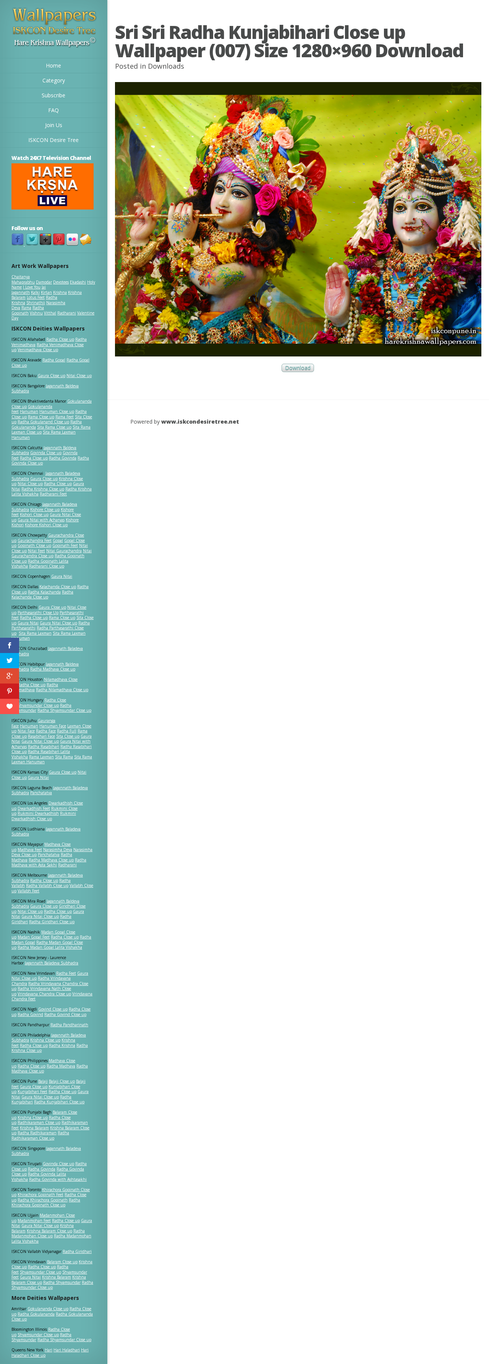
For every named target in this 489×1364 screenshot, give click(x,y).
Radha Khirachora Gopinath (43, 1200)
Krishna (60, 292)
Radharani (66, 313)
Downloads (166, 66)
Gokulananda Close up (48, 1308)
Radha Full (66, 731)
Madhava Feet (30, 849)
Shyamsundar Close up (38, 705)
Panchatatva (41, 792)
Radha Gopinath (27, 310)
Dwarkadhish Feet (34, 808)
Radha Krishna (62, 1045)
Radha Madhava (61, 1066)
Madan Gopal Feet (34, 937)
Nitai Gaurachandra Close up (51, 553)
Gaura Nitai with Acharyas (41, 519)
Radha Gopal (53, 360)
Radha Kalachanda (44, 592)
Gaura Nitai (61, 576)
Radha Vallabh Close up (47, 885)
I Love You (31, 287)
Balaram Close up (62, 1261)
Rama (26, 307)
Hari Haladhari (66, 1350)
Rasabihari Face (41, 736)
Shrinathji (35, 302)
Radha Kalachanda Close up (42, 594)
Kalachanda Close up (57, 586)
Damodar (44, 282)
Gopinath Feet (65, 545)
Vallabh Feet (28, 890)
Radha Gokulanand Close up (43, 421)
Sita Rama (64, 756)
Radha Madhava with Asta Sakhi (48, 862)
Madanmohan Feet (34, 1220)
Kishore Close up (45, 509)
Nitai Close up (79, 375)
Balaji (43, 1081)
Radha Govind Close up (65, 1014)
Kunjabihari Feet (32, 1091)
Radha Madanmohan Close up (48, 1233)
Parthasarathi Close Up (38, 612)
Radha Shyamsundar (62, 1282)
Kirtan (46, 292)
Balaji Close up (62, 1081)
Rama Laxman (41, 756)
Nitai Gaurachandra (64, 550)
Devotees (61, 282)
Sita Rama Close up (54, 427)
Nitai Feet (36, 550)
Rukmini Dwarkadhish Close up (43, 816)
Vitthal (50, 313)
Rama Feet (64, 416)
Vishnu (36, 313)
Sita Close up (67, 736)
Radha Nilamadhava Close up (62, 689)
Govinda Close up (46, 452)
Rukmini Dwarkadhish (38, 813)
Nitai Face (26, 731)
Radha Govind (30, 1014)
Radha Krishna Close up (42, 489)
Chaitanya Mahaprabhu (23, 279)
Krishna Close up (45, 1040)
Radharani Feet (53, 494)
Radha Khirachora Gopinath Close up (45, 1202)
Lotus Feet (36, 297)
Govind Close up (53, 1009)
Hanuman (29, 411)
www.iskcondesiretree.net (200, 421)
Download (298, 368)
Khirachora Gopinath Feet (40, 1194)
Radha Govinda (62, 458)
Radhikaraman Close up (39, 1122)
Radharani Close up (46, 566)
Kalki (35, 292)
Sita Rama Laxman (35, 633)
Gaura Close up (51, 375)
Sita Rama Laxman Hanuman (43, 434)
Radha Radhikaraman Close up (40, 1135)
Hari (48, 1350)
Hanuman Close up (56, 411)
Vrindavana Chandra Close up (44, 993)
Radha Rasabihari (43, 746)
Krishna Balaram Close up (49, 1230)
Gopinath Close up (34, 545)
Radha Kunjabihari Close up (59, 1101)
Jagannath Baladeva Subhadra (46, 831)
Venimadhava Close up (38, 349)
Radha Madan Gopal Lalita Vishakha (50, 947)
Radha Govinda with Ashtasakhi (58, 1179)
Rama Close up (41, 416)
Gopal (58, 540)
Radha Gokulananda (36, 1314)
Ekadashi (78, 282)
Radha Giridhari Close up (51, 921)
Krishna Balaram (34, 1127)
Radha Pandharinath (69, 1024)
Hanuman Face (52, 726)
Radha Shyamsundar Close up (64, 710)
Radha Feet (66, 973)
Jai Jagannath (28, 289)
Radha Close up (60, 339)
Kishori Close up (34, 514)
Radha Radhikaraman (37, 1132)
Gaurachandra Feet (35, 540)
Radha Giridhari (77, 1251)
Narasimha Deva (57, 849)
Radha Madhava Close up (52, 669)
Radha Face (46, 731)
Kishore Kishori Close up (46, 524)
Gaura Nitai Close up (58, 623)
